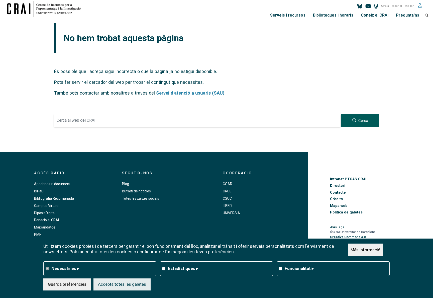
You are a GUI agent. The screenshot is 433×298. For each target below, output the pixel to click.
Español (396, 6)
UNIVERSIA (231, 213)
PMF (37, 235)
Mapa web (339, 206)
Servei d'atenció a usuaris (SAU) (190, 93)
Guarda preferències (67, 284)
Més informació (365, 249)
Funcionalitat (299, 268)
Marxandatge (44, 227)
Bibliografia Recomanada (54, 198)
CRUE (227, 191)
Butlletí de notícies (136, 191)
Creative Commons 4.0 (348, 237)
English (409, 6)
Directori (337, 186)
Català (385, 6)
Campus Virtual (46, 206)
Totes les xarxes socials (140, 198)
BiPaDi (39, 191)
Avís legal (338, 227)
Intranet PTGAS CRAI (348, 179)
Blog (125, 184)
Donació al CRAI (46, 220)
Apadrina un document (52, 184)
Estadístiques (183, 268)
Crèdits (336, 199)
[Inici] (45, 9)
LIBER (227, 206)
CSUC (227, 198)
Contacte (338, 192)
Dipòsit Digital (44, 213)
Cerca (363, 120)
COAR (227, 184)
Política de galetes (346, 212)
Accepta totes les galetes (122, 284)
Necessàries (65, 268)
